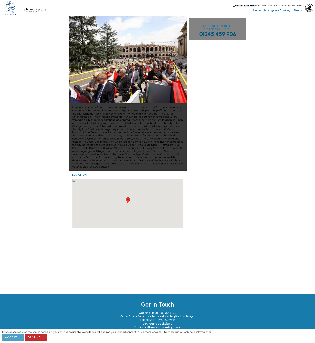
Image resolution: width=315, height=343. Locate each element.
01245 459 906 (217, 34)
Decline (34, 337)
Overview (77, 100)
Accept (11, 337)
